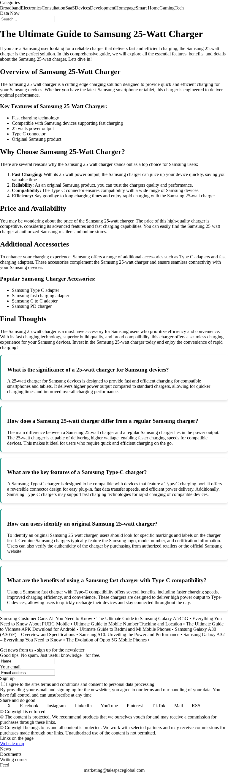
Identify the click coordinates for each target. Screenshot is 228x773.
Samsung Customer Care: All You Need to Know (46, 618)
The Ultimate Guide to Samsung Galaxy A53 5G (142, 618)
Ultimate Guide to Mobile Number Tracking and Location (128, 623)
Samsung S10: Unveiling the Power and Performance (129, 634)
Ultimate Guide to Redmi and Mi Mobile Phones (125, 629)
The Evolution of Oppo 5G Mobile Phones (106, 639)
